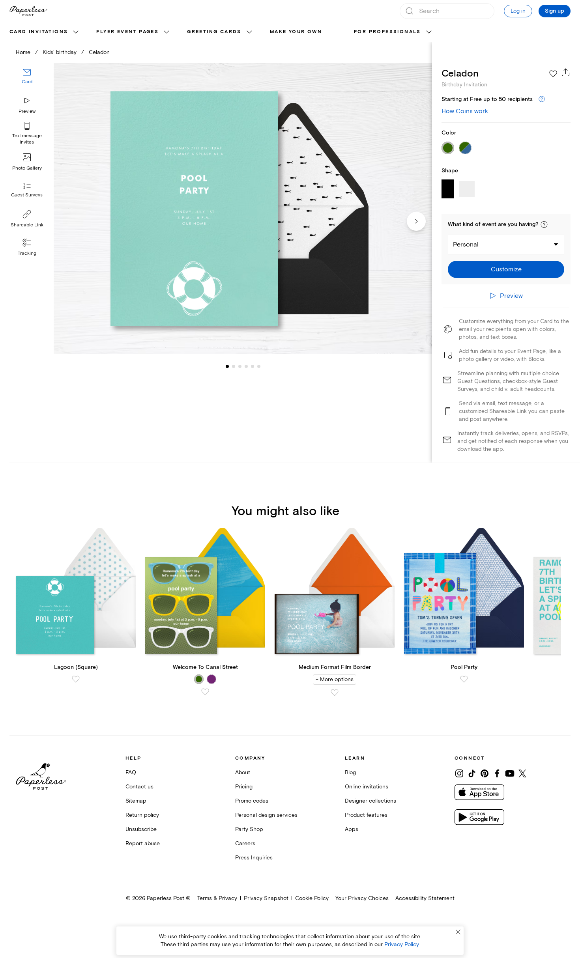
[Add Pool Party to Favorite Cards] (464, 679)
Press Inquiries (254, 857)
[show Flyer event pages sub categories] (166, 32)
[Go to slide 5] (246, 366)
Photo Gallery (27, 168)
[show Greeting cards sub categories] (249, 32)
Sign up (554, 11)
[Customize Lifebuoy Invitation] (242, 208)
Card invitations (38, 32)
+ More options (335, 679)
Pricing (244, 786)
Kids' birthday (60, 52)
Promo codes (251, 800)
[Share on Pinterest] (484, 773)
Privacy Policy (401, 944)
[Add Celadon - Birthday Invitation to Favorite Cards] (553, 73)
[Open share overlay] (566, 72)
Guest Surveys (27, 195)
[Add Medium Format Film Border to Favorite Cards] (334, 692)
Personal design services (266, 815)
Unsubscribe (141, 829)
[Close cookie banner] (458, 932)
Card (27, 82)
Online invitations (366, 786)
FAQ (130, 772)
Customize (506, 269)
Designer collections (370, 800)
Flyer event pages (127, 32)
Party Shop (249, 829)
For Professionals (387, 32)
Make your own (296, 32)
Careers (245, 843)
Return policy (142, 815)
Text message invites (27, 139)
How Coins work (465, 111)
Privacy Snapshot (266, 898)
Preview (27, 111)
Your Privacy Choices (362, 898)
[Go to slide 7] (258, 366)
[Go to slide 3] (233, 366)
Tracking (27, 253)
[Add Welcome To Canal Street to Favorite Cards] (205, 692)
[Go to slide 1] (227, 366)
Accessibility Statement (425, 898)
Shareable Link (27, 225)
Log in (518, 10)
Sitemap (135, 800)
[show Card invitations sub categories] (75, 32)
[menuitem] (44, 32)
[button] (544, 224)
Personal (466, 244)
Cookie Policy (312, 898)
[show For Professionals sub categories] (429, 32)
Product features (366, 815)
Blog (350, 772)
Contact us (139, 786)
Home (23, 52)
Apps (351, 829)
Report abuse (142, 843)
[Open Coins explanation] (541, 99)
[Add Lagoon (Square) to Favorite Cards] (75, 679)
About (242, 772)
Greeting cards (214, 32)
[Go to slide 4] (239, 366)
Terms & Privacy (217, 898)
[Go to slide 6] (252, 366)
